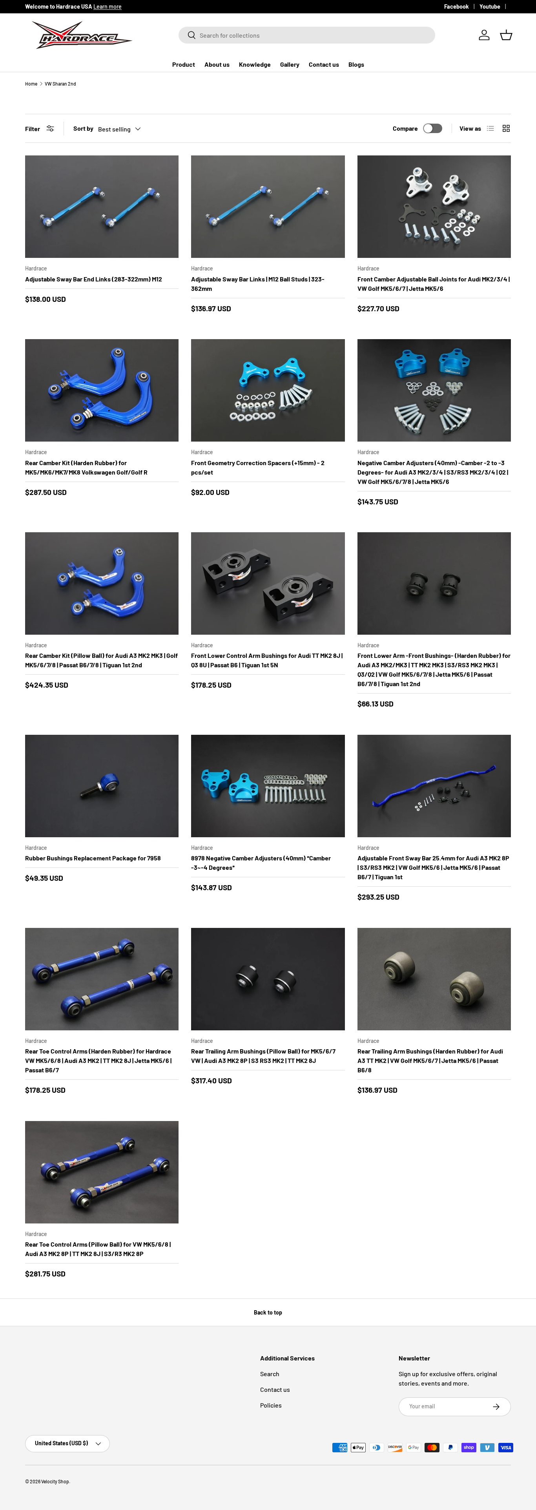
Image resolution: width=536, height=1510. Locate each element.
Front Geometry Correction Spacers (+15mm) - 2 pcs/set (258, 467)
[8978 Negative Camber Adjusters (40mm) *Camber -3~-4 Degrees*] (268, 786)
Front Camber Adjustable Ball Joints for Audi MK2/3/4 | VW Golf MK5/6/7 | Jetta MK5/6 (433, 283)
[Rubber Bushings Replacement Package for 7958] (102, 786)
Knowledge (255, 64)
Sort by (83, 128)
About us (217, 64)
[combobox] (307, 35)
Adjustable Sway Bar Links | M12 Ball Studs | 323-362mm (258, 283)
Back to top (268, 1312)
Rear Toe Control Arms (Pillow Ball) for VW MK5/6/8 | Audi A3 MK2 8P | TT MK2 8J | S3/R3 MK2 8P (98, 1248)
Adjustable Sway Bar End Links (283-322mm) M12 (93, 279)
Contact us (324, 64)
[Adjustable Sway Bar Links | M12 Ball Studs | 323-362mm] (268, 206)
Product (183, 64)
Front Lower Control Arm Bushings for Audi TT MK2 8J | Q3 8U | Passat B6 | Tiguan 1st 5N (267, 660)
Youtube (489, 6)
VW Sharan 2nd (60, 83)
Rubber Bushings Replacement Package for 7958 (93, 858)
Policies (271, 1405)
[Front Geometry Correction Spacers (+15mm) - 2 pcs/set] (268, 390)
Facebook (456, 6)
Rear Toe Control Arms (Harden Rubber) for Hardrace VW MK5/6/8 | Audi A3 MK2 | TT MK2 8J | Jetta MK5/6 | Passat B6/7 (98, 1060)
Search (269, 1373)
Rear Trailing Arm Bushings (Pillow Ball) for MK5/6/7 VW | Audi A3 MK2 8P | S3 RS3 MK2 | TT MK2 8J (263, 1055)
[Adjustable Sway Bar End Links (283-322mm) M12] (102, 206)
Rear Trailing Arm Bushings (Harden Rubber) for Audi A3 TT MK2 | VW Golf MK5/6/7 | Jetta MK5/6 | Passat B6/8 (430, 1060)
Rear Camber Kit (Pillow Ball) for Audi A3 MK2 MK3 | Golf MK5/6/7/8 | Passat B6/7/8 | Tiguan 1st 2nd (101, 660)
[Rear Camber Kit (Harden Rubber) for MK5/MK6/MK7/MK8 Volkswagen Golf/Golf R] (102, 390)
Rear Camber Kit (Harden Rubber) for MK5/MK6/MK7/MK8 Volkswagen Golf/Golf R (86, 467)
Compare (405, 128)
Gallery (289, 64)
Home (31, 83)
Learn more (107, 6)
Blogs (356, 64)
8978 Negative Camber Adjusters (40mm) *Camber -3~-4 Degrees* (261, 862)
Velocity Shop (55, 1481)
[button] (506, 35)
